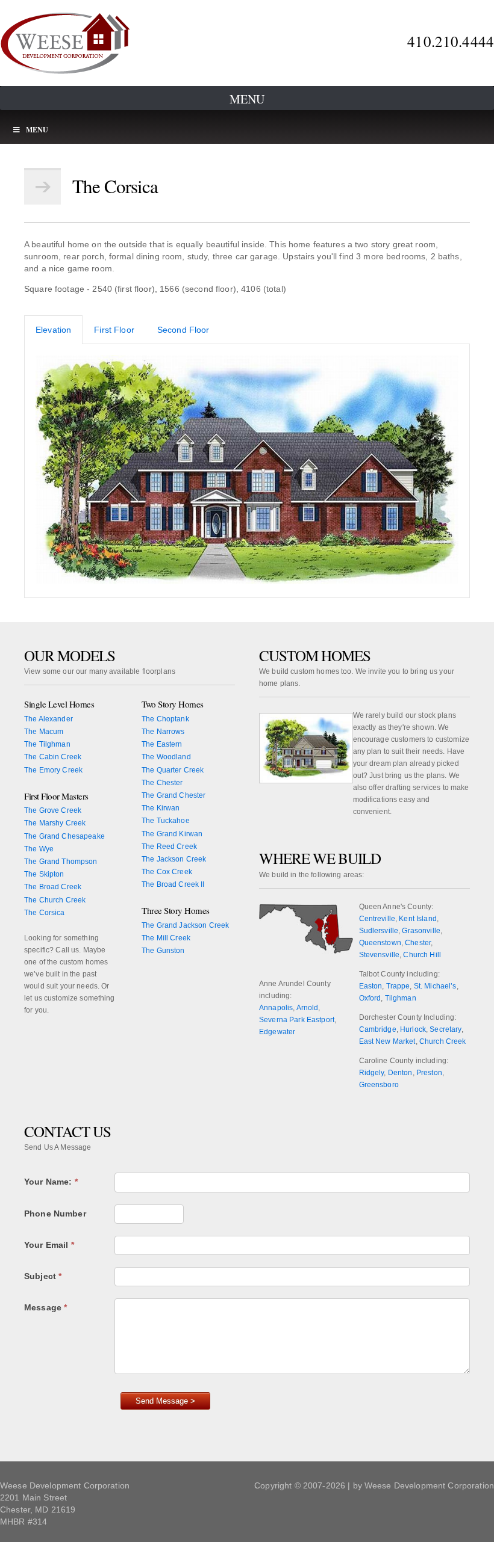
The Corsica (44, 912)
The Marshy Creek (55, 823)
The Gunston (163, 950)
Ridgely (371, 1073)
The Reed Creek (169, 846)
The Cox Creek (167, 872)
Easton (371, 986)
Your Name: (51, 1181)
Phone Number (55, 1213)
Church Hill (422, 955)
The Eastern (162, 744)
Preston (429, 1073)
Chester (418, 943)
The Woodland (166, 757)
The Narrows (163, 731)
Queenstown (380, 943)
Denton (400, 1073)
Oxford (370, 998)
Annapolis (276, 1008)
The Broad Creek (52, 887)
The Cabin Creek (52, 757)
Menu (247, 99)
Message (45, 1307)
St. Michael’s (435, 986)
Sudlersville (379, 931)
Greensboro (379, 1085)
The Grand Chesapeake (64, 836)
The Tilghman (47, 744)
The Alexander (48, 719)
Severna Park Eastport (296, 1020)
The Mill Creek (166, 938)
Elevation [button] (53, 330)
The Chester (162, 783)
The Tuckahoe (166, 820)
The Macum (43, 731)
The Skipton (44, 874)
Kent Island (418, 918)
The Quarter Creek (173, 770)
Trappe (398, 986)
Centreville (377, 918)
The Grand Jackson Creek (185, 925)
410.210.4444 (450, 41)
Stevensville (379, 955)
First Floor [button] (114, 330)
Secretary (445, 1029)
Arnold (307, 1008)
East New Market (387, 1041)
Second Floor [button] (183, 330)
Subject (42, 1276)
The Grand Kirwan (172, 834)
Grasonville (421, 931)
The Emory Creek (53, 770)
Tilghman (400, 998)
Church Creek (442, 1041)
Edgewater (277, 1032)
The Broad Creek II (173, 884)
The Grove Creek (52, 810)
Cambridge (377, 1029)
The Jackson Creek (174, 859)
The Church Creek (55, 900)
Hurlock (413, 1029)
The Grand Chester (173, 795)
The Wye (39, 849)
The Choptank (165, 719)
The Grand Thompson (61, 861)
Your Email (49, 1245)
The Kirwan (161, 808)
